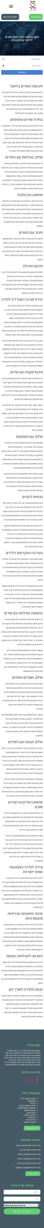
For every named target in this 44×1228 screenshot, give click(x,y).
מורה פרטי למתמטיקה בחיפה (28, 1159)
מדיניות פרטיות (19, 1205)
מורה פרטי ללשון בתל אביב (29, 1150)
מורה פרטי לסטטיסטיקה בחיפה (28, 1145)
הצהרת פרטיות (29, 1080)
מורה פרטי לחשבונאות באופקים (28, 1167)
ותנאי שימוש (8, 1205)
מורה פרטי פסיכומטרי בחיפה (29, 1154)
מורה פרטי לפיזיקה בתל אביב (28, 1163)
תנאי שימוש (31, 1078)
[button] (11, 6)
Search (22, 72)
